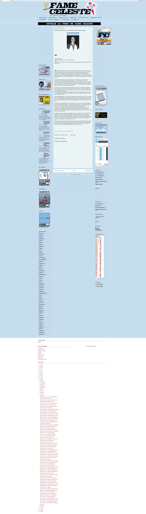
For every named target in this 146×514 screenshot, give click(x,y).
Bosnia (40, 242)
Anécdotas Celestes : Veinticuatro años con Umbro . (49, 426)
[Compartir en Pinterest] (75, 135)
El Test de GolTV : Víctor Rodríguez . (46, 407)
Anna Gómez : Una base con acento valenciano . (48, 446)
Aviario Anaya (40, 357)
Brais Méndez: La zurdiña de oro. (47, 132)
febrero (41, 504)
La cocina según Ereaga (42, 359)
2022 (40, 369)
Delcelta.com (40, 356)
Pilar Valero (67, 106)
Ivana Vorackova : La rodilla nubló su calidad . (48, 434)
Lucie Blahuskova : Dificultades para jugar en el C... (49, 445)
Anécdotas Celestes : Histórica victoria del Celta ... (48, 493)
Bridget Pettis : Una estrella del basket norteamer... (49, 468)
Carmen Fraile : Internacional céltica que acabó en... (49, 501)
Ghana (40, 280)
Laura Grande (83, 105)
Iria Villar (87, 105)
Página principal (99, 184)
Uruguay (41, 330)
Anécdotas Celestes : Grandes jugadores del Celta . (49, 449)
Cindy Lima (62, 106)
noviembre (42, 383)
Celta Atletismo (40, 348)
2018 (40, 375)
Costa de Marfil (42, 259)
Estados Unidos (42, 274)
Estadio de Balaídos (42, 19)
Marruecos (41, 302)
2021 (40, 370)
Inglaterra (41, 291)
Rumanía (41, 319)
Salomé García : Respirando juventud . (46, 442)
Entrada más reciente (58, 170)
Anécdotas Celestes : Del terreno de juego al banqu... (49, 466)
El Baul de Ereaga (99, 179)
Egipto (40, 266)
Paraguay (41, 311)
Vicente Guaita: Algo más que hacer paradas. (47, 122)
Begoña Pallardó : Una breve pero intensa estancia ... (49, 482)
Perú (40, 313)
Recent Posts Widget (100, 216)
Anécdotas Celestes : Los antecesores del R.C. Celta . (49, 499)
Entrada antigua (88, 170)
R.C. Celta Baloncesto (75, 19)
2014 (40, 508)
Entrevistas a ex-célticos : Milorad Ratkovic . (47, 491)
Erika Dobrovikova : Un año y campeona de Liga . (48, 485)
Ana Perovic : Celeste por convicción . (46, 437)
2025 (40, 364)
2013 (40, 509)
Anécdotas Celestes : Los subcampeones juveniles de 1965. (47, 155)
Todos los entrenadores (53, 17)
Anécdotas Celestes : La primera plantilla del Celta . (49, 421)
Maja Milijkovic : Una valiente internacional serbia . (48, 470)
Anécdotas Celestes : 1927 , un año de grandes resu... (49, 417)
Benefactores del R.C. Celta (83, 17)
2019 (40, 373)
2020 (40, 372)
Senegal (40, 323)
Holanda (41, 285)
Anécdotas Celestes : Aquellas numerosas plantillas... (49, 460)
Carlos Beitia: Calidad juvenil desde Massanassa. (47, 144)
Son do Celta (40, 353)
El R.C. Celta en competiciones (53, 19)
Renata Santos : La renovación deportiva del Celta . (49, 406)
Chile (40, 250)
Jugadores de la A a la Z (63, 17)
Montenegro (41, 304)
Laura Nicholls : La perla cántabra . (46, 476)
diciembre (42, 381)
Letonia (40, 300)
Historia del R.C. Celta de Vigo (96, 17)
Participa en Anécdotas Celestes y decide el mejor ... (49, 412)
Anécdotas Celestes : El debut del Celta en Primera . (49, 418)
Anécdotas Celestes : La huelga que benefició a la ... (49, 438)
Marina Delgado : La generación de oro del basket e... (49, 502)
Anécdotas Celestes (99, 172)
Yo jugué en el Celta (41, 349)
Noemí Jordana (56, 106)
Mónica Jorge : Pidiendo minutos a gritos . (47, 401)
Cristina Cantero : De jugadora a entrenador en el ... (49, 479)
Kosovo (40, 298)
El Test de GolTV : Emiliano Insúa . (46, 459)
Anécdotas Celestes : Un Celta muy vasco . (47, 440)
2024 (40, 366)
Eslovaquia (41, 270)
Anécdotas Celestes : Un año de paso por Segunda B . (49, 431)
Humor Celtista (98, 177)
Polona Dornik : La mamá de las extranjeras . (47, 496)
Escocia (40, 268)
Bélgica (40, 248)
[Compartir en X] (73, 135)
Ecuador (40, 265)
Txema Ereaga (62, 134)
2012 (40, 511)
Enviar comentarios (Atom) (75, 174)
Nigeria (40, 308)
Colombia (41, 253)
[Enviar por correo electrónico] (70, 135)
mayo (41, 392)
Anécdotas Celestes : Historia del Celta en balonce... (49, 488)
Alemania (41, 233)
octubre (41, 384)
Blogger (94, 346)
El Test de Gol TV (98, 203)
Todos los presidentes (42, 17)
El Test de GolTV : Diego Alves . (45, 423)
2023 (40, 367)
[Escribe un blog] (71, 135)
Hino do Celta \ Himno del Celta (100, 182)
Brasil (40, 244)
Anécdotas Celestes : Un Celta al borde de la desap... (49, 474)
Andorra (40, 235)
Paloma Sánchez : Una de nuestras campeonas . (48, 457)
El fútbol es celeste (41, 355)
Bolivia (40, 240)
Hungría (40, 289)
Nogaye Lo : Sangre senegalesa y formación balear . (49, 490)
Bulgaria (41, 246)
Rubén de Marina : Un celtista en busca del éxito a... (49, 403)
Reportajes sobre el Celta (100, 209)
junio (41, 390)
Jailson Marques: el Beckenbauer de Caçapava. (47, 111)
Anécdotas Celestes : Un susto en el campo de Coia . (49, 396)
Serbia (40, 324)
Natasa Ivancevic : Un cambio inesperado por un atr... (49, 454)
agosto (41, 387)
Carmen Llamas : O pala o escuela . (46, 398)
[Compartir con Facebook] (74, 135)
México (40, 306)
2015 (40, 380)
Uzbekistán (41, 332)
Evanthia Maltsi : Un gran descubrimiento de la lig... (49, 462)
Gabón (40, 278)
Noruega (41, 310)
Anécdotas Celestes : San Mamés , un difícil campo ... (49, 443)
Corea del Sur (41, 257)
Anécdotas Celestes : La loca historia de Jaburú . (48, 410)
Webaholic (97, 217)
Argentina (41, 238)
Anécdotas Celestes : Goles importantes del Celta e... (49, 415)
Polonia (40, 315)
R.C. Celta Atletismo (65, 19)
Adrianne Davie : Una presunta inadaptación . (48, 463)
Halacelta (39, 352)
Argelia (40, 237)
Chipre (40, 252)
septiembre (42, 386)
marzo (41, 395)
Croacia (40, 261)
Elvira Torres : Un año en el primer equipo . (47, 432)
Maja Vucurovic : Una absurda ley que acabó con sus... (49, 498)
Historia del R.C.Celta (41, 351)
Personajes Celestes (73, 17)
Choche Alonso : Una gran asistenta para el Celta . (48, 420)
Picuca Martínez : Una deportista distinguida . (48, 451)
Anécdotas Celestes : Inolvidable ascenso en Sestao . (49, 484)
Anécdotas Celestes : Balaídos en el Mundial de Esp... (49, 471)
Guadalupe (41, 283)
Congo (40, 255)
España (40, 272)
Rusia (40, 321)
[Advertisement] (73, 185)
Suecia (40, 328)
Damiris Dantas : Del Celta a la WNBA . (46, 448)
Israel (40, 295)
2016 (40, 378)
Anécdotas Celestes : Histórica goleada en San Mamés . (49, 409)
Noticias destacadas (99, 207)
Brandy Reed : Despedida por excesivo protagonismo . (49, 424)
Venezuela (41, 334)
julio (41, 389)
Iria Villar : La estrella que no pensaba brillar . (48, 435)
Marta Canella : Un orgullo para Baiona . (47, 473)
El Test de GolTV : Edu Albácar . (45, 487)
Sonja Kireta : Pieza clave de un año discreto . (48, 404)
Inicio (74, 170)
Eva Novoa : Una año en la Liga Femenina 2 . (47, 465)
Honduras (41, 287)
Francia (40, 276)
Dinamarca (41, 263)
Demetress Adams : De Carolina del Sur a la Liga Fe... (49, 452)
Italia (40, 296)
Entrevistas (97, 205)
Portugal (41, 317)
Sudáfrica (41, 326)
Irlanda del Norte (42, 293)
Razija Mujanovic (66, 104)
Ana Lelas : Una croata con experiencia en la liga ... (48, 429)
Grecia (40, 281)
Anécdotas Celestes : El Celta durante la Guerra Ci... (49, 477)
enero (41, 506)
